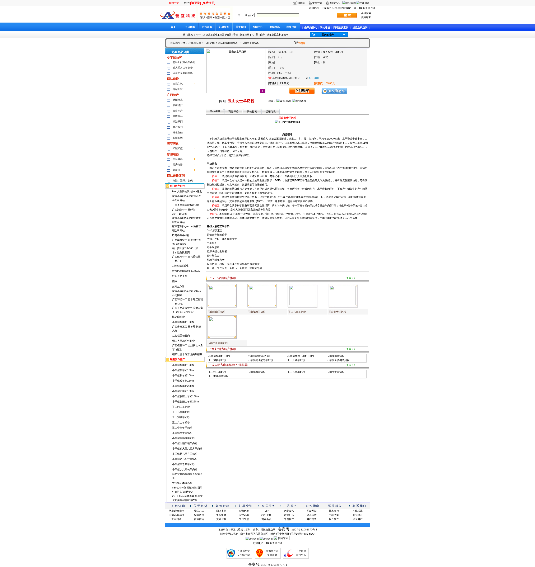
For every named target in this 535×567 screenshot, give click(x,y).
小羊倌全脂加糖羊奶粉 (184, 443)
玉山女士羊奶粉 (181, 422)
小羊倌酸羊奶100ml (183, 365)
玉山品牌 (210, 43)
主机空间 (334, 515)
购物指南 (252, 111)
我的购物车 (328, 34)
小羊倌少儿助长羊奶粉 (184, 469)
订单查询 (224, 26)
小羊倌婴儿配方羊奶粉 (184, 453)
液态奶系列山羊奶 (183, 73)
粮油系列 (178, 121)
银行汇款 (221, 515)
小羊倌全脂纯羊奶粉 (183, 438)
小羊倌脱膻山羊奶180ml (185, 396)
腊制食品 (178, 99)
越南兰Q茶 (178, 286)
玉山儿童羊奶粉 (181, 412)
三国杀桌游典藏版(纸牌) (185, 205)
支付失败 (244, 519)
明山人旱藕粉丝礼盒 (183, 340)
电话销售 (312, 519)
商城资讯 (275, 26)
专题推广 (289, 519)
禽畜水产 (178, 110)
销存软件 (312, 515)
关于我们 (241, 26)
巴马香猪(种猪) (180, 235)
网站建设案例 (340, 27)
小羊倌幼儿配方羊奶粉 (184, 459)
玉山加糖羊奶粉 (181, 417)
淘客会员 (266, 519)
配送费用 (199, 515)
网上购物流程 (176, 510)
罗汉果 (207, 34)
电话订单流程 (176, 515)
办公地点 (358, 515)
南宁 (262, 34)
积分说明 (314, 78)
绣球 (215, 34)
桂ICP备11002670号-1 (304, 529)
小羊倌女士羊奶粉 (182, 432)
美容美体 (173, 143)
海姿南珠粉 (178, 316)
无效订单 (244, 515)
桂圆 (221, 34)
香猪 (235, 34)
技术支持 (334, 510)
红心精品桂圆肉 (181, 335)
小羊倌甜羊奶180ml (183, 391)
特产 (198, 34)
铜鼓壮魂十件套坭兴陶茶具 (187, 354)
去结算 (301, 43)
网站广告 (289, 515)
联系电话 (358, 519)
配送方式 (199, 510)
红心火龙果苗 (179, 276)
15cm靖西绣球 (180, 265)
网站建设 (325, 27)
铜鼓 (228, 34)
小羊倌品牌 (195, 43)
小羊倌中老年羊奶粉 (183, 464)
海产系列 (178, 127)
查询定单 (244, 510)
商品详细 (215, 111)
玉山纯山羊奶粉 (181, 406)
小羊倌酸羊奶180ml (183, 322)
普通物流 (199, 519)
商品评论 (233, 111)
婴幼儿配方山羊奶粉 (184, 62)
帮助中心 (258, 26)
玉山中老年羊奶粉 (182, 427)
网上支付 (221, 510)
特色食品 (178, 132)
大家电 (176, 170)
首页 (173, 26)
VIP (267, 510)
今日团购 (190, 26)
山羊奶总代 (310, 27)
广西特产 (173, 94)
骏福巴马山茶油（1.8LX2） (187, 270)
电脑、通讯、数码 (183, 180)
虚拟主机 (276, 34)
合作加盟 (207, 26)
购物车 (301, 3)
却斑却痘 (178, 148)
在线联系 (358, 510)
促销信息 (271, 111)
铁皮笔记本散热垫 (182, 483)
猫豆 (174, 281)
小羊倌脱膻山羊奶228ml (185, 401)
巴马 (285, 34)
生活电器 (178, 159)
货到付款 (221, 519)
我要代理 (292, 26)
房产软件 (334, 519)
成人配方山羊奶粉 (228, 43)
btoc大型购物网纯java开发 (187, 191)
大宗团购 (176, 519)
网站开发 (178, 89)
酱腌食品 (178, 116)
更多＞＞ (351, 278)
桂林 (247, 34)
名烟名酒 (178, 137)
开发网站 (312, 510)
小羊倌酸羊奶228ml (183, 385)
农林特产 (178, 105)
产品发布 (289, 510)
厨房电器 (178, 164)
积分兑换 (266, 515)
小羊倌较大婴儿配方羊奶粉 (187, 448)
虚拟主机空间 (360, 27)
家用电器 (173, 154)
